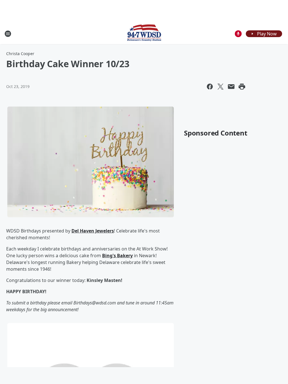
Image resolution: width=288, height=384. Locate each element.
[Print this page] (242, 87)
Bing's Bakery (117, 255)
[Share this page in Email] (231, 87)
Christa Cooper (20, 53)
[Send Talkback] (238, 33)
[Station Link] (144, 33)
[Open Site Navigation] (7, 33)
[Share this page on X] (220, 87)
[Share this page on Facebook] (210, 87)
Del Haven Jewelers (92, 231)
